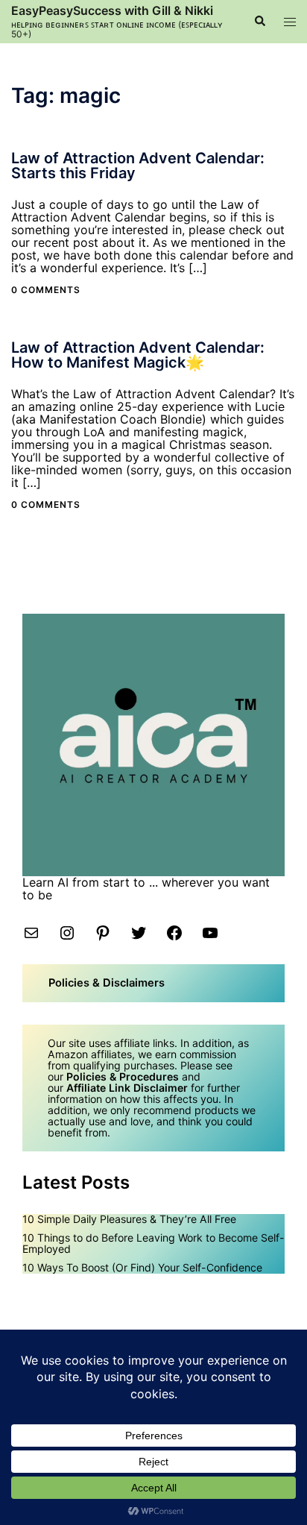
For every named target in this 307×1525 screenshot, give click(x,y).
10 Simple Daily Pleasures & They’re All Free (129, 1219)
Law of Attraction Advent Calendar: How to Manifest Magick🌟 (138, 355)
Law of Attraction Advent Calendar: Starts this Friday (138, 165)
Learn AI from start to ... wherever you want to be (146, 888)
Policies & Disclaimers (106, 983)
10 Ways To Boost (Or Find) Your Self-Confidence (142, 1267)
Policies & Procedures (122, 1076)
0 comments (45, 289)
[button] (259, 22)
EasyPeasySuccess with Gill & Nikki (112, 10)
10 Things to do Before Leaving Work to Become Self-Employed (153, 1243)
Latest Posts (76, 1182)
